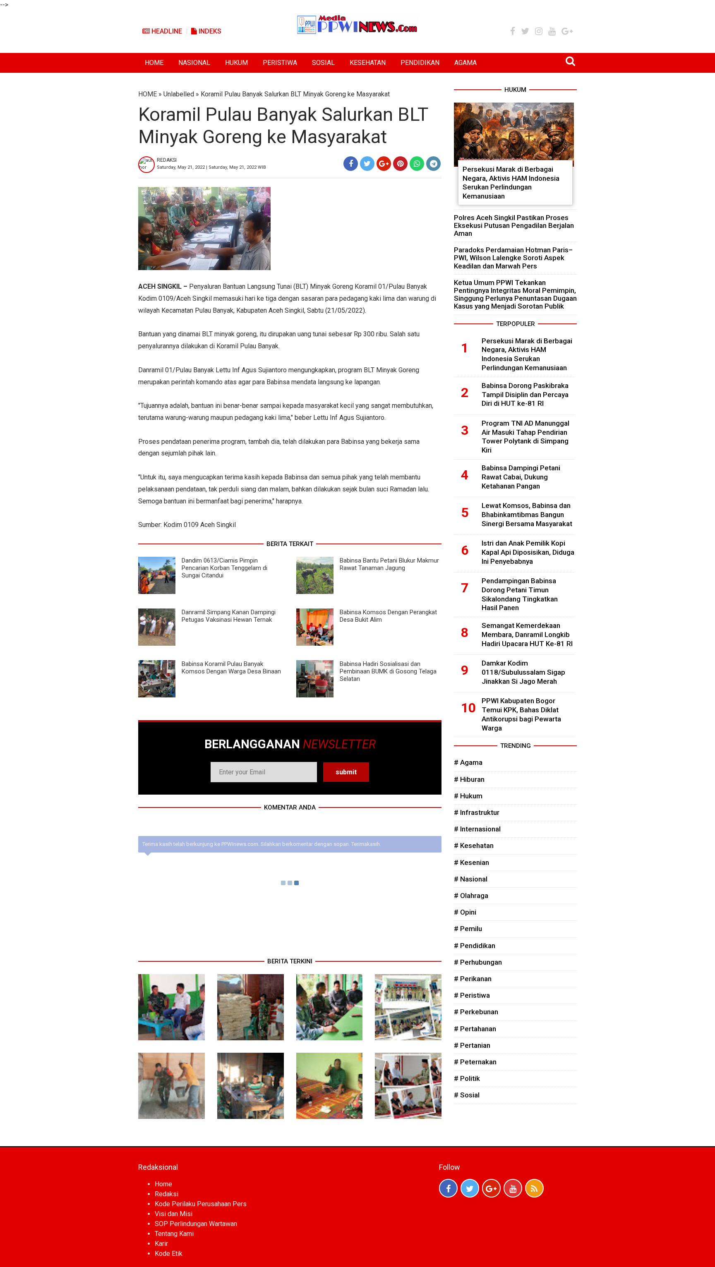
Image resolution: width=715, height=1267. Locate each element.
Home (163, 1184)
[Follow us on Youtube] (513, 1188)
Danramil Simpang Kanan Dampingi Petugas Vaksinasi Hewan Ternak (229, 615)
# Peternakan (475, 1062)
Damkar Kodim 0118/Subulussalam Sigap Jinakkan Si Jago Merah (523, 672)
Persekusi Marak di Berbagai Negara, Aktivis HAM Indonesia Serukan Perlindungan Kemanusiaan (511, 182)
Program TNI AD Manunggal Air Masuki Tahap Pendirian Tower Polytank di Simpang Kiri (525, 436)
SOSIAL (323, 63)
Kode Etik (168, 1253)
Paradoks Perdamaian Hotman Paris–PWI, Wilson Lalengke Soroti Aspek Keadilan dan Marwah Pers (513, 258)
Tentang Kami (174, 1234)
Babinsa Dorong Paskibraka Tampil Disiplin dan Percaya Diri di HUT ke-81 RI (525, 394)
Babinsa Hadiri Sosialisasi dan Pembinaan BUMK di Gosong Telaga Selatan (388, 671)
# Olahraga (471, 895)
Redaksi (166, 1194)
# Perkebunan (476, 1012)
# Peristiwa (472, 995)
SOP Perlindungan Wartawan (196, 1224)
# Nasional (470, 879)
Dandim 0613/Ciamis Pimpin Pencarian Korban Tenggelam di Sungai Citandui (224, 568)
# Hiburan (469, 779)
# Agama (468, 762)
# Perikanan (473, 979)
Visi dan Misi (173, 1214)
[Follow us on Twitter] (470, 1188)
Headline (166, 31)
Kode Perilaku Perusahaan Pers (201, 1204)
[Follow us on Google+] (491, 1188)
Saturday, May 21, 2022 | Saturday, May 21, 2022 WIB (211, 167)
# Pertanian (472, 1045)
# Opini (465, 912)
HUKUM (236, 63)
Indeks (209, 31)
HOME (154, 63)
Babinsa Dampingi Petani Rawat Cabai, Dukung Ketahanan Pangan (521, 477)
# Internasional (477, 829)
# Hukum (468, 796)
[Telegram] (433, 163)
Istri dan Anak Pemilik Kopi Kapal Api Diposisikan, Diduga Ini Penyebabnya (528, 552)
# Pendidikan (474, 945)
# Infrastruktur (476, 812)
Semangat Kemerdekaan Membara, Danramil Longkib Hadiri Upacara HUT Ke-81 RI (527, 634)
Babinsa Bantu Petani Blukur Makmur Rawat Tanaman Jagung (389, 564)
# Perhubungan (478, 962)
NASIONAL (194, 63)
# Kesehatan (474, 845)
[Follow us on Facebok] (448, 1188)
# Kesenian (471, 862)
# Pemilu (468, 929)
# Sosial (467, 1095)
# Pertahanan (475, 1029)
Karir (161, 1244)
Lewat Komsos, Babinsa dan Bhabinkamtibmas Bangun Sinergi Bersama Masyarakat (527, 514)
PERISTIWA (280, 63)
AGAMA (465, 63)
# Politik (467, 1078)
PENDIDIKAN (420, 63)
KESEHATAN (368, 63)
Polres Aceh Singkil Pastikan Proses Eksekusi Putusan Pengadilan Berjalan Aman (514, 225)
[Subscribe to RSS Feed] (534, 1188)
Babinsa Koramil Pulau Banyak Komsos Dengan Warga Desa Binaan (231, 667)
